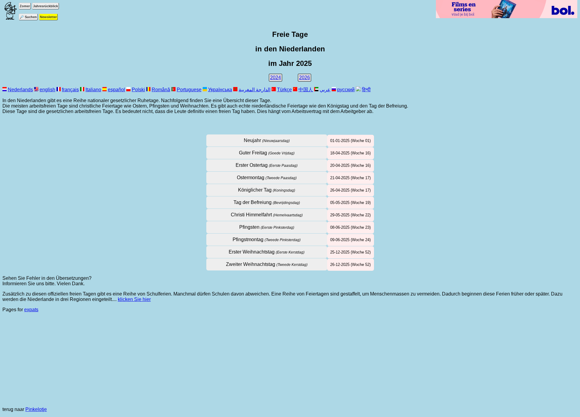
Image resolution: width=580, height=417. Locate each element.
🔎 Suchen (28, 17)
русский (346, 89)
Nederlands (20, 89)
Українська (220, 89)
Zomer (25, 6)
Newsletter (48, 17)
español (116, 89)
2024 (275, 77)
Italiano (93, 89)
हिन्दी (366, 89)
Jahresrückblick (45, 6)
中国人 (305, 89)
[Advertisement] (290, 359)
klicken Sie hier (134, 299)
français (70, 89)
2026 (304, 77)
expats (31, 309)
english (47, 89)
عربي (325, 89)
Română (161, 89)
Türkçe (284, 89)
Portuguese (189, 89)
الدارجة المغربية (254, 89)
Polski (138, 89)
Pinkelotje (36, 409)
